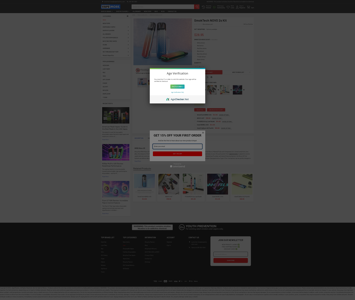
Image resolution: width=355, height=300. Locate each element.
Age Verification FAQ (177, 92)
